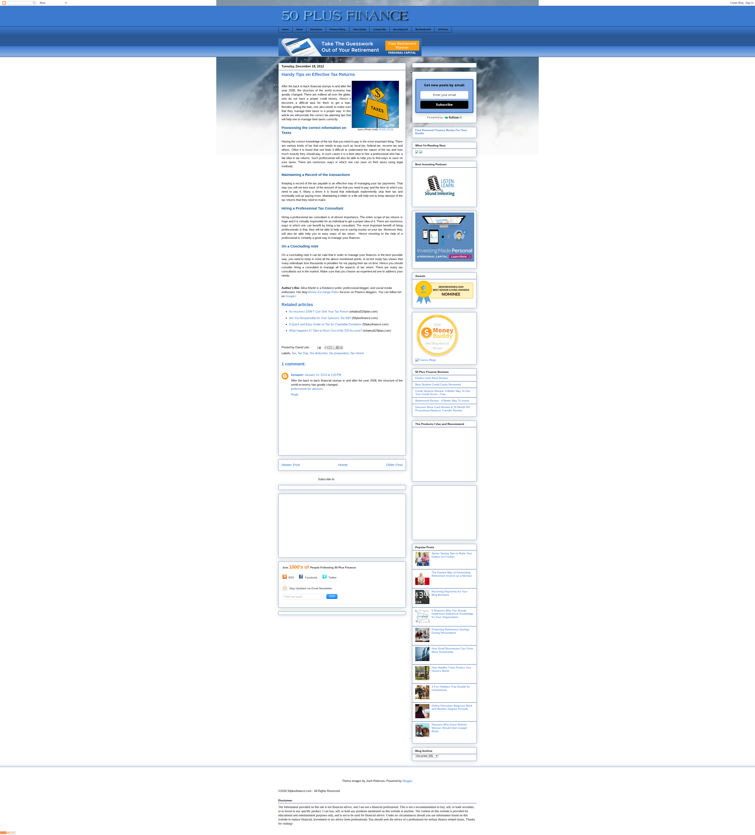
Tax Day (303, 353)
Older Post (394, 465)
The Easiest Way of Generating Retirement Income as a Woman (452, 574)
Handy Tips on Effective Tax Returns (318, 74)
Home (285, 29)
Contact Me (379, 29)
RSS (291, 577)
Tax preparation (339, 353)
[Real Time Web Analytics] (8, 833)
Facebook (311, 577)
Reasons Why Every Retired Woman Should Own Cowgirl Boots (449, 728)
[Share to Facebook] (338, 347)
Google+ (290, 296)
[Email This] (326, 347)
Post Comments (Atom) (351, 479)
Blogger (407, 781)
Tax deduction (318, 353)
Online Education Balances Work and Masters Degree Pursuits (452, 707)
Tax (294, 353)
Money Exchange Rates (323, 292)
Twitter (332, 577)
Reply (294, 394)
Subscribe (444, 105)
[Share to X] (334, 347)
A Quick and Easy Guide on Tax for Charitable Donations (325, 324)
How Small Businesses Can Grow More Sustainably (452, 650)
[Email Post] (319, 347)
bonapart (297, 374)
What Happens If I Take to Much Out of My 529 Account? (325, 330)
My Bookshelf (423, 29)
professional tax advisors (307, 388)
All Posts (443, 29)
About (299, 29)
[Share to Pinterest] (341, 347)
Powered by (435, 117)
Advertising (359, 29)
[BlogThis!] (330, 347)
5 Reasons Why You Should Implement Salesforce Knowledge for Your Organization (452, 614)
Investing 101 (400, 29)
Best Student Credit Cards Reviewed (438, 384)
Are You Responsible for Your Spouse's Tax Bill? (320, 318)
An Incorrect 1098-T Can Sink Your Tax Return (319, 311)
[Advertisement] (342, 527)
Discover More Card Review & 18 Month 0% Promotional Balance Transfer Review (442, 409)
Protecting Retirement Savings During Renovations (450, 631)
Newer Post (291, 465)
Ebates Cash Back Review (431, 378)
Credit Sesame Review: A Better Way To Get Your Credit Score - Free (442, 392)
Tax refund (357, 353)
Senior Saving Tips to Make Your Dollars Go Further (452, 555)
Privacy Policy (338, 29)
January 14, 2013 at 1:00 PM (323, 374)
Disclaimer (316, 29)
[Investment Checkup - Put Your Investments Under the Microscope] (350, 55)
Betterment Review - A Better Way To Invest (442, 400)
